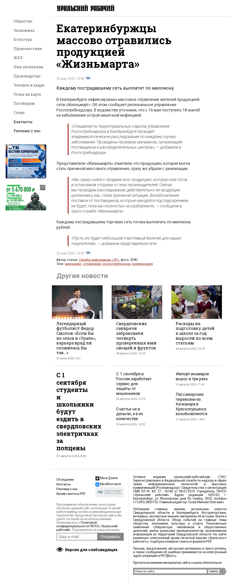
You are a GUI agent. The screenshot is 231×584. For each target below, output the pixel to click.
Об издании (65, 479)
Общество (23, 21)
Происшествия (28, 48)
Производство (27, 76)
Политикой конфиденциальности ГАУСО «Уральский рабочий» (87, 526)
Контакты (23, 121)
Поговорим (24, 103)
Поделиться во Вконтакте (88, 78)
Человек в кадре (29, 85)
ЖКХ (18, 57)
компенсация (142, 264)
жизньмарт (73, 264)
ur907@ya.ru (167, 555)
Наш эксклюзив (28, 66)
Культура (23, 39)
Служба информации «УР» (99, 260)
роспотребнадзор (117, 264)
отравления (92, 264)
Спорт (19, 112)
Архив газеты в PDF (70, 494)
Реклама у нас (27, 130)
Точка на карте (27, 94)
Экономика (24, 30)
